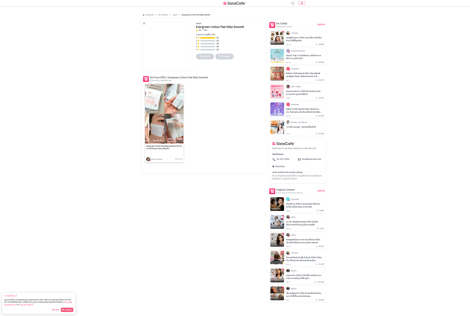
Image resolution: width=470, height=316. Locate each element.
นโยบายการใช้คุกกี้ (26, 304)
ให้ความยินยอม (67, 310)
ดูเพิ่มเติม (321, 24)
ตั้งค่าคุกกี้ (55, 310)
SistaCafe (150, 15)
